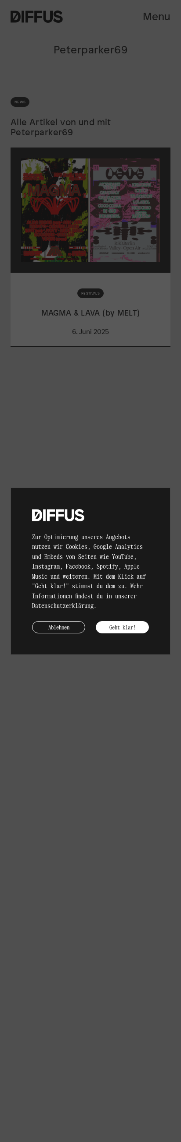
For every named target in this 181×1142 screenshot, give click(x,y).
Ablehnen (58, 627)
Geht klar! (122, 627)
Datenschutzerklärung (63, 605)
